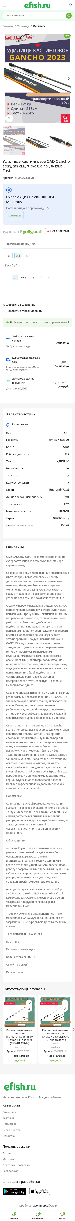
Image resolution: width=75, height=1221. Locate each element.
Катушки (8, 1118)
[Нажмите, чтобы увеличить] (9, 119)
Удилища (23, 26)
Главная (8, 26)
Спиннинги (9, 1112)
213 (67, 454)
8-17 (66, 504)
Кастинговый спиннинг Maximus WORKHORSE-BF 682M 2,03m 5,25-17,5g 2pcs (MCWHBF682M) (19, 1037)
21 (49, 277)
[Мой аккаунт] (70, 5)
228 (27, 255)
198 (9, 255)
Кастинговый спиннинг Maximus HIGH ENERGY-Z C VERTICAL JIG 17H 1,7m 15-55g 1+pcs (55, 1037)
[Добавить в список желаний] (29, 1003)
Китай (65, 525)
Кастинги (39, 26)
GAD (66, 447)
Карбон (64, 511)
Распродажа (10, 1171)
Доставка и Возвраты (16, 1165)
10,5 (23, 277)
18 (41, 277)
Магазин (8, 1159)
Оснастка (9, 1136)
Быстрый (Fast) (59, 489)
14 (33, 277)
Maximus (19, 1047)
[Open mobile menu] (4, 5)
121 (67, 468)
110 (67, 497)
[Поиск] (69, 16)
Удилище (63, 461)
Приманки (9, 1124)
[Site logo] (37, 5)
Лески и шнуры (12, 1130)
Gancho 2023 (61, 518)
